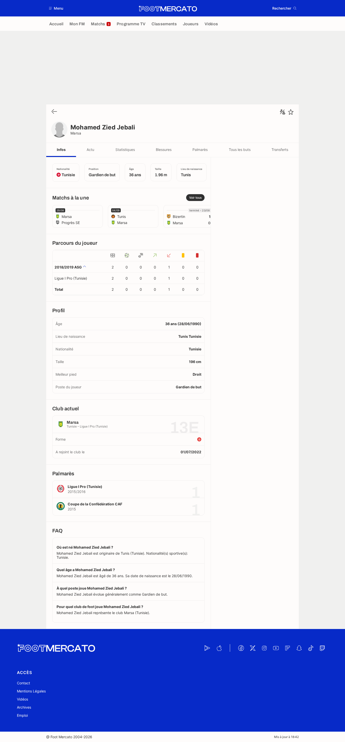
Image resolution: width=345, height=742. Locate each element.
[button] (56, 8)
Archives (24, 707)
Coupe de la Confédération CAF (95, 504)
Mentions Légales (31, 691)
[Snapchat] (299, 648)
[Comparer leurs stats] (283, 112)
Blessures (163, 149)
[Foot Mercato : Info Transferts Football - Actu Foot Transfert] (167, 8)
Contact (23, 683)
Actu (90, 149)
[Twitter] (252, 648)
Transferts (280, 149)
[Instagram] (264, 648)
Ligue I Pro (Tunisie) (71, 278)
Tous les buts (240, 149)
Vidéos (22, 699)
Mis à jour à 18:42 (286, 737)
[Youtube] (276, 648)
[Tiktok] (310, 648)
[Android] (207, 648)
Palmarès (200, 149)
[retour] (54, 111)
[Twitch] (322, 648)
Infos (61, 149)
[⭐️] (291, 112)
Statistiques (125, 149)
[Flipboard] (287, 648)
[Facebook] (241, 648)
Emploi (22, 715)
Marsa (75, 133)
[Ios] (219, 648)
